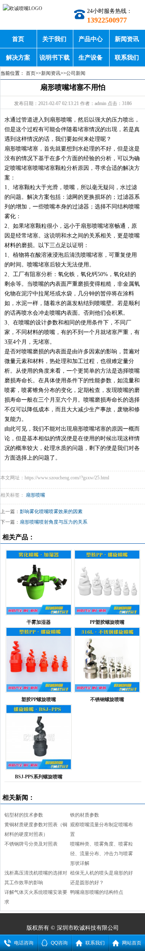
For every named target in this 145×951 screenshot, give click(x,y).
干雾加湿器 (39, 622)
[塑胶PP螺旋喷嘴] (38, 660)
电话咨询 (23, 943)
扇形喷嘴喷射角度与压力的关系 (53, 522)
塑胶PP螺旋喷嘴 (38, 699)
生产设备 (91, 57)
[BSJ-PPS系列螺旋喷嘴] (38, 737)
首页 (18, 38)
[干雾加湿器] (38, 582)
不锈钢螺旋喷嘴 (107, 699)
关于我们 (54, 38)
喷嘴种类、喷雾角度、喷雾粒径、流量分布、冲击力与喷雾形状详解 (101, 853)
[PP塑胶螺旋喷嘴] (107, 582)
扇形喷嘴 (35, 495)
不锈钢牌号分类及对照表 (31, 844)
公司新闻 (75, 73)
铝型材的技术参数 (23, 815)
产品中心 (91, 38)
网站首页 (131, 943)
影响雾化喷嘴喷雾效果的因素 (51, 511)
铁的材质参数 (84, 815)
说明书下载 (54, 57)
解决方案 (18, 57)
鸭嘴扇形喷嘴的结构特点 (96, 892)
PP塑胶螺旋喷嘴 (107, 622)
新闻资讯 (127, 38)
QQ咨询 (59, 943)
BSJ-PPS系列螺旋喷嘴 (38, 777)
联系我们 (127, 57)
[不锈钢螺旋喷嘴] (107, 660)
